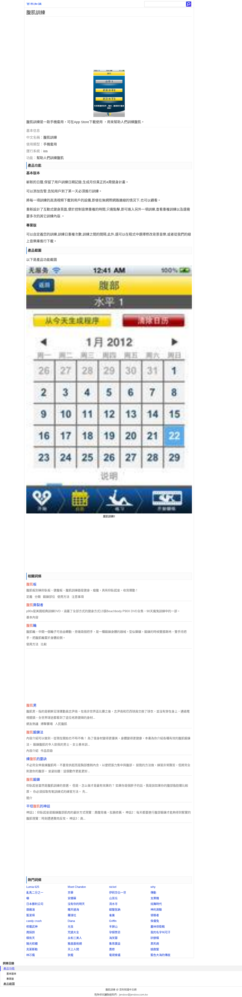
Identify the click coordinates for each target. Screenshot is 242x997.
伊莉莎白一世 (117, 892)
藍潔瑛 (30, 915)
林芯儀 (30, 955)
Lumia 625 (32, 886)
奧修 (112, 949)
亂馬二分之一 (34, 892)
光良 (70, 926)
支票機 (154, 898)
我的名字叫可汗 (160, 932)
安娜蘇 (72, 898)
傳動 (153, 892)
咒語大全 (73, 932)
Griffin (112, 920)
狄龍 (70, 955)
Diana (71, 920)
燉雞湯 (30, 909)
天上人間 (73, 949)
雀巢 (112, 915)
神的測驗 (156, 909)
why (153, 886)
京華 (70, 892)
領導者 (154, 915)
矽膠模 (154, 937)
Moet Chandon (77, 886)
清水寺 (113, 903)
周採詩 (30, 932)
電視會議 (114, 955)
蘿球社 (72, 915)
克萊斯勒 (32, 949)
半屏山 (113, 926)
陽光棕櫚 (32, 943)
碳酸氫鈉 (114, 909)
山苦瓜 (113, 898)
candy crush (34, 920)
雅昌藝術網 (75, 943)
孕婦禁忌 (114, 932)
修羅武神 (32, 926)
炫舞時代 (156, 903)
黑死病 (154, 943)
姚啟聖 (154, 949)
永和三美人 (75, 937)
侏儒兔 (154, 920)
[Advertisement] (109, 43)
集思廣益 (114, 943)
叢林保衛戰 (157, 926)
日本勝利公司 (34, 903)
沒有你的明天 (76, 903)
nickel (112, 886)
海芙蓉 (113, 937)
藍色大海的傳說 (160, 955)
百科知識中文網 (128, 989)
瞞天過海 (73, 909)
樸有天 (30, 937)
